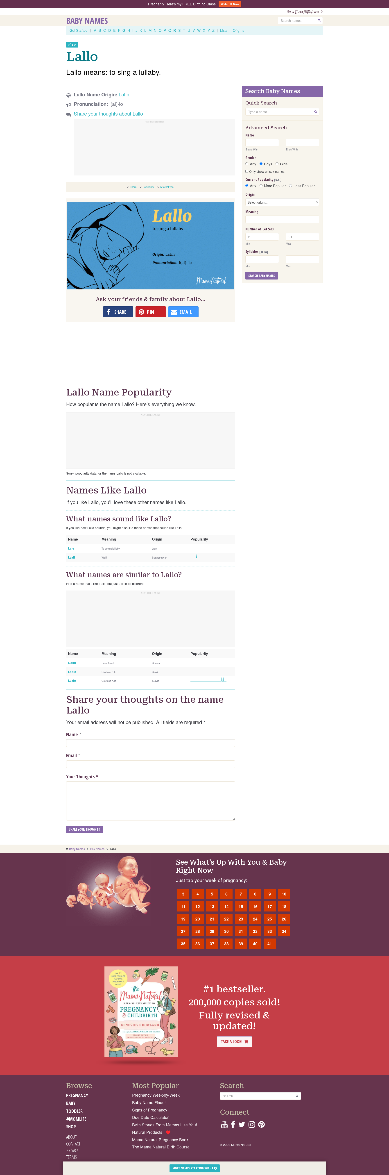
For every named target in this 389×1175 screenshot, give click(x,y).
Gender (250, 157)
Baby (70, 1103)
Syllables (256, 251)
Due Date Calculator (150, 1117)
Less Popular (304, 185)
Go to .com (304, 11)
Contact (73, 1144)
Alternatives (167, 187)
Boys (268, 163)
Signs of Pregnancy (149, 1110)
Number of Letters (259, 229)
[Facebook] (233, 1125)
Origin (250, 194)
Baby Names (87, 20)
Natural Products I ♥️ (151, 1132)
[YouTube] (224, 1125)
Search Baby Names (261, 275)
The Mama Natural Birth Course (161, 1147)
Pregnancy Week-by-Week (156, 1095)
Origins (238, 30)
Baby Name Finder (149, 1102)
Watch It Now (230, 4)
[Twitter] (241, 1125)
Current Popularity (263, 179)
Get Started (79, 30)
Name (72, 734)
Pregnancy (77, 1095)
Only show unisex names (266, 171)
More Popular (275, 185)
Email (71, 755)
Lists (223, 30)
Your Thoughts (82, 776)
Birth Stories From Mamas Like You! (164, 1124)
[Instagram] (252, 1125)
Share (133, 187)
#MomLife (76, 1119)
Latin (124, 94)
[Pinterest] (261, 1125)
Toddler (74, 1111)
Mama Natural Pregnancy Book (160, 1139)
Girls (283, 163)
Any (253, 163)
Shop (71, 1126)
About (71, 1137)
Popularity (148, 187)
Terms (71, 1157)
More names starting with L (193, 1168)
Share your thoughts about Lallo (108, 113)
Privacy (72, 1150)
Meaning (251, 211)
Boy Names (97, 849)
